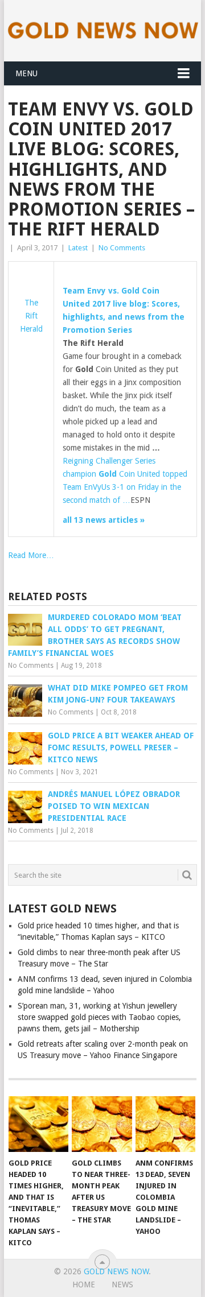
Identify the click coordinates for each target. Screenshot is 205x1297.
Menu (26, 73)
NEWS (122, 1284)
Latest (78, 247)
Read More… (31, 555)
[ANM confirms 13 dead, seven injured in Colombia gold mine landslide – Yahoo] (165, 1124)
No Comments (122, 247)
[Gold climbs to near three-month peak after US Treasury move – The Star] (102, 1124)
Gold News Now (116, 1271)
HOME (83, 1284)
